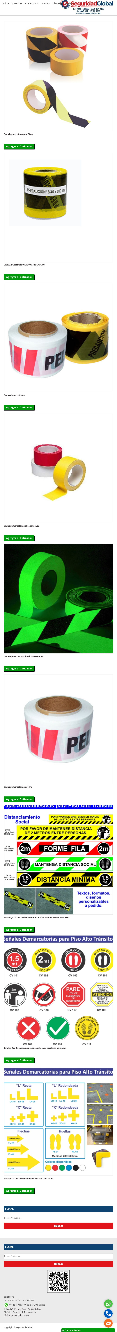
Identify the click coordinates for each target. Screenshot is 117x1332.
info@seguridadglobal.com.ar (17, 1315)
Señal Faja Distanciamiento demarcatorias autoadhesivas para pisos (36, 917)
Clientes (57, 3)
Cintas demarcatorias (14, 395)
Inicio (6, 3)
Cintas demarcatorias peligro (18, 786)
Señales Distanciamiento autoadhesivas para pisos (28, 1178)
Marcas (46, 3)
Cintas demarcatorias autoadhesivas (21, 525)
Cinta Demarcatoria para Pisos (18, 134)
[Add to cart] (58, 76)
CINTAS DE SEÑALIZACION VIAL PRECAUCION (24, 264)
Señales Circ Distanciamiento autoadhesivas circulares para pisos (35, 1047)
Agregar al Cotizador (19, 146)
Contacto (70, 3)
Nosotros (17, 3)
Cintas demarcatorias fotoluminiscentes (23, 656)
